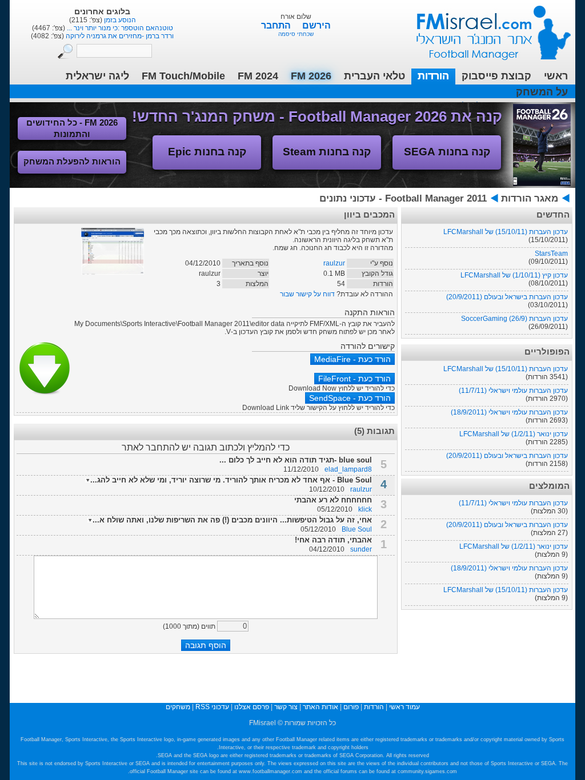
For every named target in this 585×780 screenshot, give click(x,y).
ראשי (556, 76)
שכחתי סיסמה (296, 34)
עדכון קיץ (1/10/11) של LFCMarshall (514, 275)
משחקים (178, 707)
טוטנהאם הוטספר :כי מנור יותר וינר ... (119, 28)
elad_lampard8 (348, 469)
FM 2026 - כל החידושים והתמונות (72, 128)
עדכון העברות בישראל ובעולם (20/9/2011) (507, 297)
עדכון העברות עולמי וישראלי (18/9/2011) (509, 412)
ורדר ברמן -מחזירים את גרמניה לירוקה (119, 36)
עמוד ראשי (486, 28)
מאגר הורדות (529, 198)
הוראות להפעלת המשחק (72, 161)
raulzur (334, 263)
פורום (351, 707)
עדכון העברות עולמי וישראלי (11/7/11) (513, 391)
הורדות (433, 76)
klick (365, 509)
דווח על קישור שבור (307, 294)
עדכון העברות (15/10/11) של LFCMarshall (505, 232)
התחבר (277, 25)
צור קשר (286, 707)
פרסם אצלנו (251, 707)
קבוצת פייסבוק (496, 76)
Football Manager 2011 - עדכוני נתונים (403, 198)
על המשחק (542, 92)
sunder (361, 549)
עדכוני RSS (212, 707)
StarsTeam (551, 254)
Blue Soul (357, 529)
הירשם (316, 25)
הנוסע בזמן (119, 20)
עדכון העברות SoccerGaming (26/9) (514, 319)
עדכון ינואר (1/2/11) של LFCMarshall (513, 434)
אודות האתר (320, 707)
